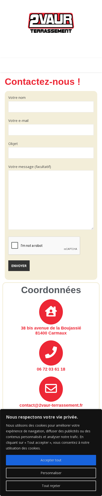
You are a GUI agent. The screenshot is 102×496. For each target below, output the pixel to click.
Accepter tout (51, 460)
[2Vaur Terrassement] (51, 23)
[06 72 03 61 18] (51, 353)
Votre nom (17, 97)
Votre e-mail (18, 120)
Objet (13, 143)
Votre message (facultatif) (29, 166)
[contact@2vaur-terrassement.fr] (51, 389)
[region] (51, 452)
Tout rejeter (51, 485)
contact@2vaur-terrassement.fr (51, 405)
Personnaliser (51, 473)
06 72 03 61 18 (51, 369)
